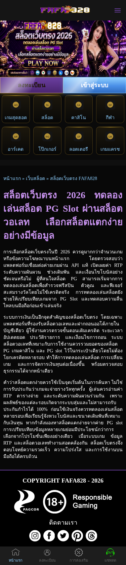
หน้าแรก (12, 178)
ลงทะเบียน (31, 85)
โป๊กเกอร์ (47, 149)
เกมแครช (110, 149)
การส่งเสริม (79, 560)
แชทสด (110, 560)
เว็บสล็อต (35, 178)
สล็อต (47, 117)
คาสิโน (78, 117)
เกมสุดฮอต (16, 117)
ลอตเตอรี (78, 149)
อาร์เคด (16, 149)
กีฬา (110, 117)
